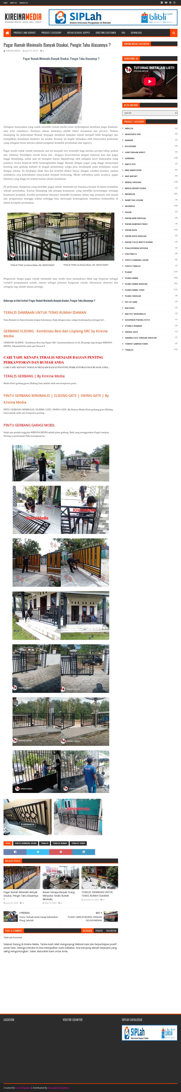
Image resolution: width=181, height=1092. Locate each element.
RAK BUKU (130, 308)
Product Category (51, 32)
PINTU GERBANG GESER (25, 843)
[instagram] (174, 2)
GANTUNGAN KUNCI (135, 152)
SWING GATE (131, 332)
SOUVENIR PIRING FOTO (137, 320)
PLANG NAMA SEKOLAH (136, 284)
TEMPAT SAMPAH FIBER (136, 344)
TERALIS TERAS (78, 843)
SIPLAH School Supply (78, 32)
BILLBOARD (130, 146)
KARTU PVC (130, 164)
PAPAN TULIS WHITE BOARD (139, 242)
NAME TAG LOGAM (134, 200)
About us (13, 2)
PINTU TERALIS (133, 266)
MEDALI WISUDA (133, 182)
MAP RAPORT (131, 176)
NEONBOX (130, 206)
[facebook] (162, 2)
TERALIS (44, 843)
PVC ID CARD (131, 302)
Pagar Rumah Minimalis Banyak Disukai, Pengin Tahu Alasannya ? (21, 895)
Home (5, 2)
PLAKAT (128, 272)
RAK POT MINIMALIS (135, 314)
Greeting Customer (106, 32)
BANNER (129, 140)
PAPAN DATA (131, 230)
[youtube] (166, 2)
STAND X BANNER (133, 326)
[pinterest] (170, 2)
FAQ (123, 32)
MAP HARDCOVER (133, 170)
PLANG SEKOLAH (133, 296)
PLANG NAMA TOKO (134, 290)
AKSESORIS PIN (133, 134)
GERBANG (130, 158)
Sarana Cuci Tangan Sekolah (141, 338)
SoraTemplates (23, 1088)
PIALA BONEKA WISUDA (136, 248)
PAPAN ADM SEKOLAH (135, 218)
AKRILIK (129, 128)
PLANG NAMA (131, 278)
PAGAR (128, 212)
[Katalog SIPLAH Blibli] (113, 24)
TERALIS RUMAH (60, 843)
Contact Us (23, 2)
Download (136, 32)
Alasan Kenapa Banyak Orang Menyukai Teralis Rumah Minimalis (59, 895)
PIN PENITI (131, 254)
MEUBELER (130, 194)
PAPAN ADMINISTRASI (136, 224)
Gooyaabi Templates (58, 1088)
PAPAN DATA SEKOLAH (135, 236)
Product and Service (25, 32)
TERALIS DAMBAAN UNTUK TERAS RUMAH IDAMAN (45, 312)
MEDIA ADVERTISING (135, 188)
